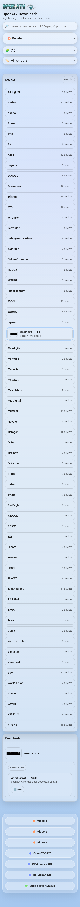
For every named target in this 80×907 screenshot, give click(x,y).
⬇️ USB (18, 789)
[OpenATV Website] (19, 7)
